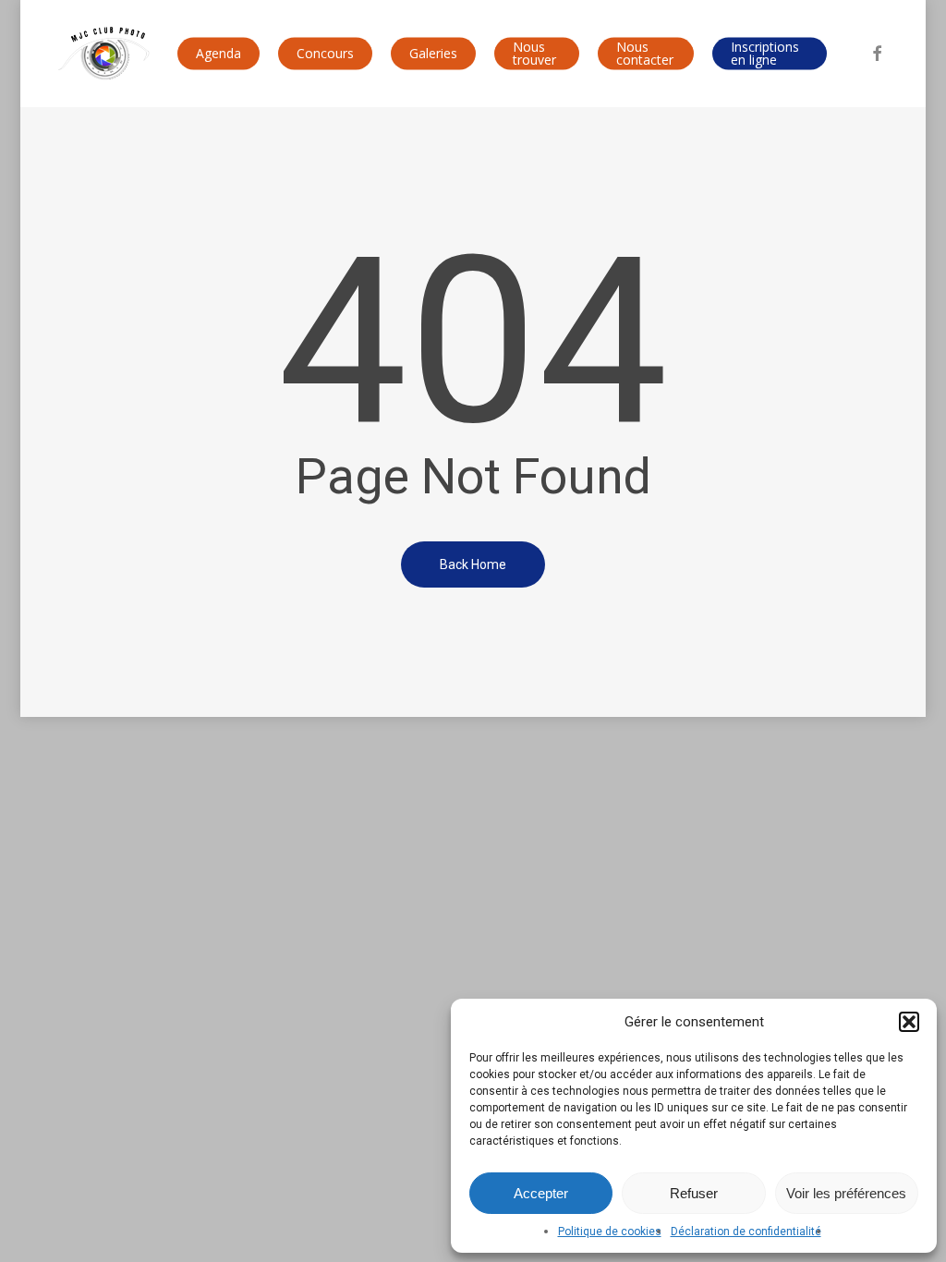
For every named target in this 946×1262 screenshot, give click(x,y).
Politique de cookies (609, 1231)
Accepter (541, 1193)
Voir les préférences (846, 1193)
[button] (909, 1022)
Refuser (694, 1193)
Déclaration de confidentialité (746, 1231)
